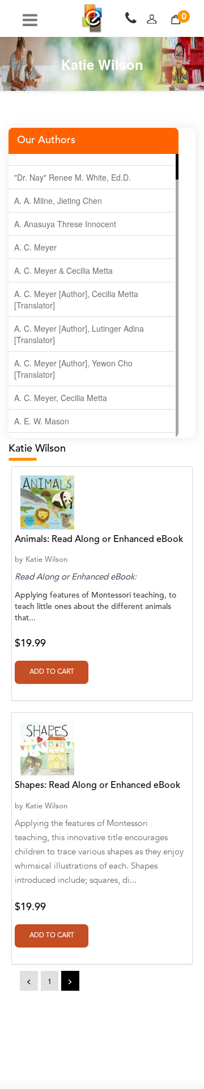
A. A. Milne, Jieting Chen (58, 200)
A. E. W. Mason (41, 421)
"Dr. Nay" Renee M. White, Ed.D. (72, 177)
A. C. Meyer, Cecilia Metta (60, 397)
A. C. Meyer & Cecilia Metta (63, 270)
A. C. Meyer (35, 247)
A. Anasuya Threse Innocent (65, 224)
